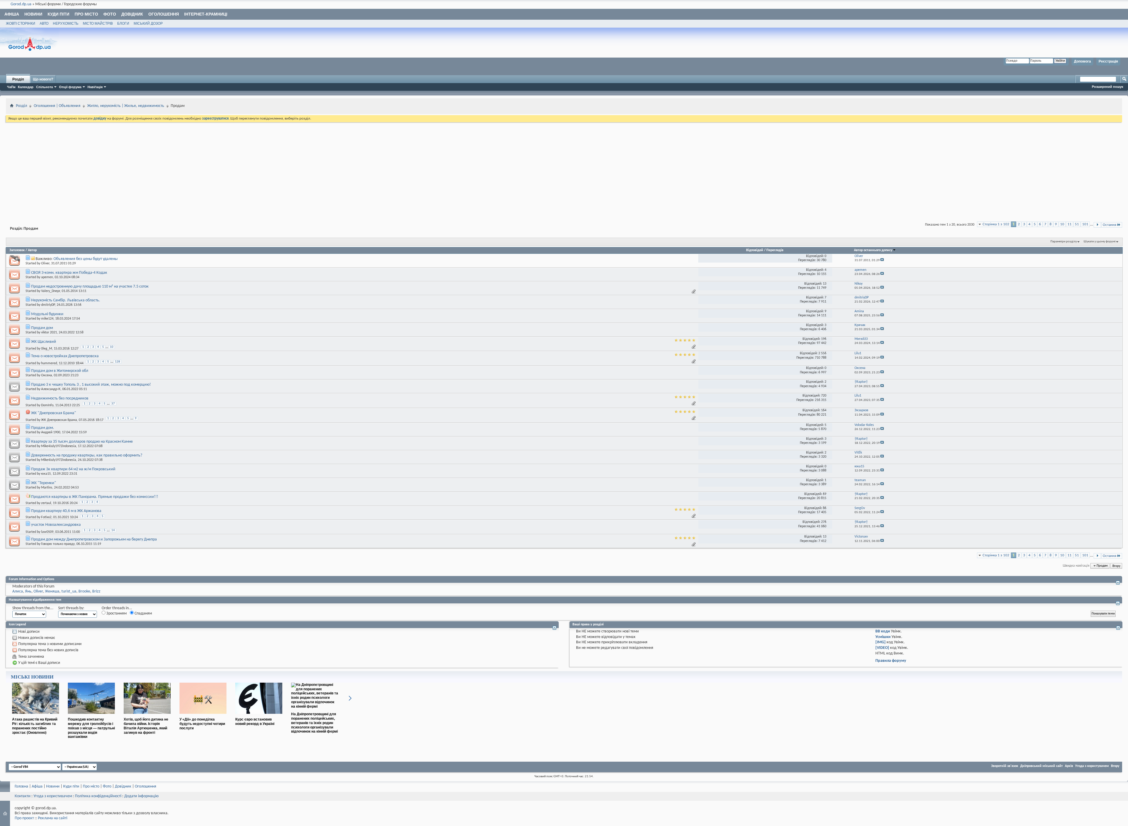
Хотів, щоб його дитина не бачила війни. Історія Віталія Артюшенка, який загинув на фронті (146, 725)
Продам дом (42, 328)
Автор (32, 250)
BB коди (882, 631)
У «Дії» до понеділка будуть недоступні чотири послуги (202, 723)
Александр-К (51, 389)
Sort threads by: (71, 608)
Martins (46, 487)
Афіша (11, 14)
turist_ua (68, 591)
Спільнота (44, 87)
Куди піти (58, 14)
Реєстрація (1108, 61)
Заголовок (17, 250)
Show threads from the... (32, 608)
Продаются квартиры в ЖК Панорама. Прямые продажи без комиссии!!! (94, 497)
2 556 (822, 353)
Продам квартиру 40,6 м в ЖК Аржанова (66, 511)
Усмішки (883, 637)
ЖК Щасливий (43, 342)
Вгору (1116, 566)
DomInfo (47, 405)
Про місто (86, 14)
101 (1085, 224)
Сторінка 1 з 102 (996, 224)
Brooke (84, 591)
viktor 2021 (49, 332)
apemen (47, 277)
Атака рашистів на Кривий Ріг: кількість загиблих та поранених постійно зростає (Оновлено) (34, 725)
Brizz (96, 591)
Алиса (17, 591)
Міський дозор (148, 23)
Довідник (132, 14)
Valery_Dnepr (50, 291)
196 (823, 339)
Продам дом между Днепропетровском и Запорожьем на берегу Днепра (94, 539)
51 (1077, 224)
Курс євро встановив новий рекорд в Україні (254, 721)
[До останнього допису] (882, 260)
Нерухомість (65, 23)
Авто (44, 23)
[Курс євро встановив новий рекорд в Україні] (258, 716)
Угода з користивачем (52, 796)
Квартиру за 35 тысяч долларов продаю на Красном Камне (82, 441)
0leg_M (46, 348)
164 (823, 410)
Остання (1109, 225)
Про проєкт (24, 818)
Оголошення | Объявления (57, 106)
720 (823, 395)
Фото (109, 14)
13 (824, 284)
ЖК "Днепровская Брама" (53, 413)
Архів (1069, 766)
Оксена (46, 375)
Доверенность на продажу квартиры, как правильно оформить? (86, 455)
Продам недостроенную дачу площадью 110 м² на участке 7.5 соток (90, 286)
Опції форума (70, 87)
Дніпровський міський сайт (1041, 766)
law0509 (47, 531)
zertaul (46, 503)
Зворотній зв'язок (1004, 766)
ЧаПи (11, 87)
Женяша (52, 591)
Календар (25, 87)
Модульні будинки (47, 314)
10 (1062, 224)
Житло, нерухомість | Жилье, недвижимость (125, 106)
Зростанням (116, 613)
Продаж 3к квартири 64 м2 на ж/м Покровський (73, 469)
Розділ (18, 79)
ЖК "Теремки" (43, 483)
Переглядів (774, 250)
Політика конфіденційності (98, 796)
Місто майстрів (98, 23)
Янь (28, 591)
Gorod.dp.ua (21, 4)
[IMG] (880, 642)
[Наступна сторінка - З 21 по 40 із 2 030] (1097, 225)
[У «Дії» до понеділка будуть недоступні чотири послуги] (202, 716)
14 (113, 530)
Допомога (1082, 61)
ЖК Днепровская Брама (59, 420)
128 (117, 361)
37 (113, 403)
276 (823, 522)
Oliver (45, 263)
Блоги (123, 23)
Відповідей (754, 250)
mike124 (47, 318)
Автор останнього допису (873, 250)
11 (1069, 224)
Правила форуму (890, 661)
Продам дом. (42, 428)
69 (824, 494)
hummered (49, 363)
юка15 (46, 474)
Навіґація (95, 87)
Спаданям (143, 613)
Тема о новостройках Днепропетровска (65, 356)
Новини (33, 14)
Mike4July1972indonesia (58, 446)
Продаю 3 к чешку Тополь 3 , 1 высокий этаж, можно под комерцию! (91, 384)
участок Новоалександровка (56, 525)
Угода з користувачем (1092, 766)
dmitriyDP (48, 305)
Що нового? (43, 79)
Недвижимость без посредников (59, 398)
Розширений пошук (1107, 86)
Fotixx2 (46, 517)
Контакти (23, 796)
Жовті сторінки (20, 23)
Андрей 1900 (50, 432)
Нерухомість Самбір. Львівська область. (65, 300)
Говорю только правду (58, 544)
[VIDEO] (882, 648)
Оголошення (163, 14)
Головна (21, 786)
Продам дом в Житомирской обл (59, 371)
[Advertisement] (564, 167)
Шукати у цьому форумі (1100, 241)
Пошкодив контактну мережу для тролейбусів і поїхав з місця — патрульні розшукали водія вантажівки (91, 728)
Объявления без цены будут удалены (85, 259)
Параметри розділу (1063, 241)
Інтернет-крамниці (205, 14)
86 (824, 508)
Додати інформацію (141, 796)
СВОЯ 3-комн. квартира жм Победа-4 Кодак (69, 273)
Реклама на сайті (52, 818)
